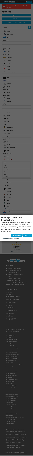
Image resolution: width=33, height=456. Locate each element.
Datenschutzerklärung (7, 238)
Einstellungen (27, 235)
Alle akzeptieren (16, 235)
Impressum (16, 238)
